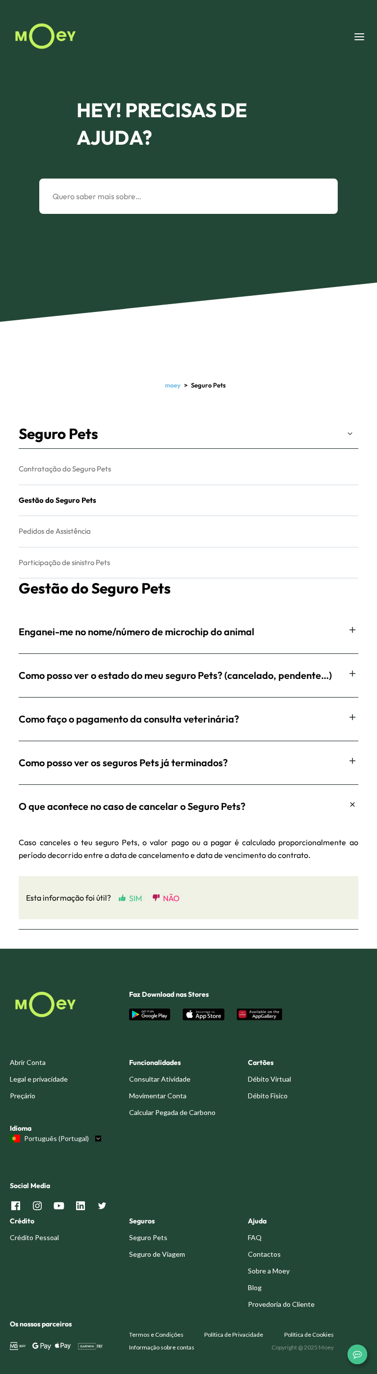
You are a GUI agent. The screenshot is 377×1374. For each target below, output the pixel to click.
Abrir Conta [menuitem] (28, 1062)
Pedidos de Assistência (55, 531)
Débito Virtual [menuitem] (269, 1079)
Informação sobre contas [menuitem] (161, 1347)
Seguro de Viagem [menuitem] (157, 1254)
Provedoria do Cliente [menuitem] (281, 1304)
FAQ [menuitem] (255, 1237)
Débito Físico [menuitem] (268, 1095)
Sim (135, 898)
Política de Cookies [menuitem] (309, 1334)
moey (173, 385)
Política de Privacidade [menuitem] (233, 1334)
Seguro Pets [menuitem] (148, 1237)
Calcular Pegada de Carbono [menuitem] (172, 1112)
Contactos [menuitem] (264, 1254)
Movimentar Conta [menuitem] (158, 1095)
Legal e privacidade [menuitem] (39, 1079)
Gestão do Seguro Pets (57, 500)
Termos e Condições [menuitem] (156, 1334)
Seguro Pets (58, 433)
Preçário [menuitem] (22, 1095)
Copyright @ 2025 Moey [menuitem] (302, 1347)
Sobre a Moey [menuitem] (269, 1271)
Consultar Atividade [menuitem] (159, 1079)
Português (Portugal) (56, 1138)
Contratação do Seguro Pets (65, 468)
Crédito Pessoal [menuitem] (34, 1237)
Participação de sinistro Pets (64, 562)
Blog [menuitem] (255, 1287)
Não (171, 898)
